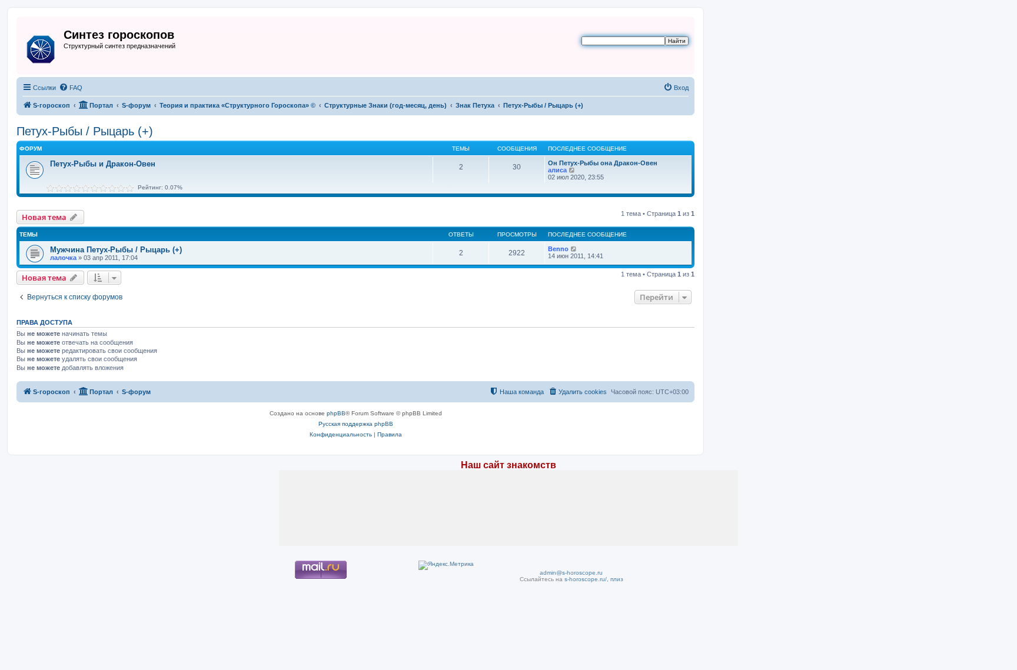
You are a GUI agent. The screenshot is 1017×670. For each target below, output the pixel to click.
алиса (557, 170)
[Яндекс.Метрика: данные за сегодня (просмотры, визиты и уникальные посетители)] (446, 565)
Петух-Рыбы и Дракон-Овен (102, 163)
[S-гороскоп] (41, 47)
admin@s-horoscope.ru (571, 572)
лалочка (63, 257)
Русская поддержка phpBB (355, 424)
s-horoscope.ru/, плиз (593, 579)
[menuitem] (70, 88)
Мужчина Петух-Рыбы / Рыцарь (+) (116, 249)
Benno (558, 248)
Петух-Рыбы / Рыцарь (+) (84, 131)
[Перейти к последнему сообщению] (574, 248)
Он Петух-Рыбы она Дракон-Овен (602, 162)
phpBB (336, 413)
